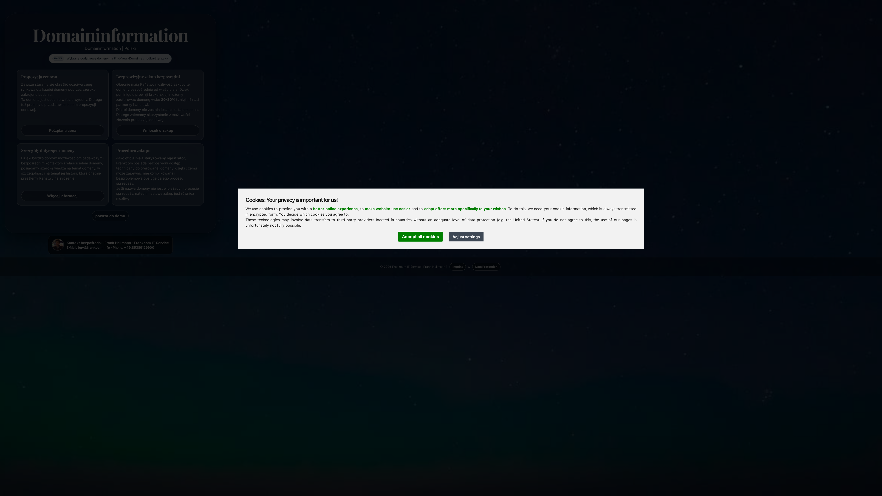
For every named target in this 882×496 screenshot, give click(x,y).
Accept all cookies (420, 236)
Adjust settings (466, 236)
